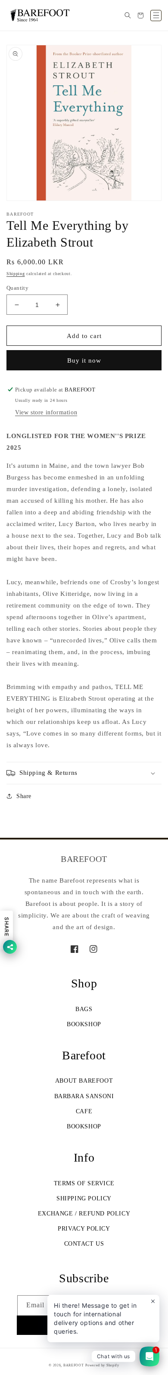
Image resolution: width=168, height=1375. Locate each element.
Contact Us (84, 1243)
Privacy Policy (84, 1228)
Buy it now (84, 360)
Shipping (15, 273)
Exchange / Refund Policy (84, 1213)
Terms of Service (84, 1183)
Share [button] (23, 796)
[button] (127, 15)
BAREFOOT (73, 1365)
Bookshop (84, 1024)
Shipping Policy (84, 1198)
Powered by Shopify (102, 1365)
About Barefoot (84, 1080)
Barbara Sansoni (84, 1096)
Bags (83, 1009)
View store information (46, 412)
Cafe (84, 1111)
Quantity (17, 288)
